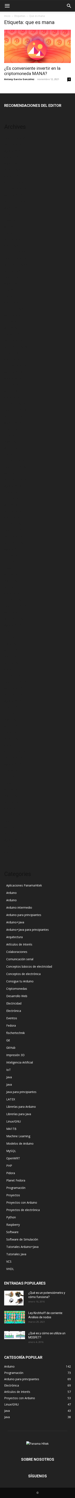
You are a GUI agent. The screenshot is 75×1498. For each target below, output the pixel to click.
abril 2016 (10, 505)
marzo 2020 (12, 334)
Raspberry (13, 1225)
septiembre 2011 (15, 833)
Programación (15, 1188)
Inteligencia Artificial (19, 1062)
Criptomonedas (16, 989)
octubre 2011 (13, 827)
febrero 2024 (13, 170)
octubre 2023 (13, 195)
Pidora (10, 1173)
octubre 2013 (13, 688)
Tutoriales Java (16, 1254)
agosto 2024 (12, 163)
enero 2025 (12, 157)
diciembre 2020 (14, 309)
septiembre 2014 (15, 619)
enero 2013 (12, 745)
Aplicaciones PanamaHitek (24, 885)
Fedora (11, 1025)
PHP (9, 1166)
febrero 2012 (13, 802)
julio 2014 (10, 631)
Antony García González (19, 79)
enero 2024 (12, 176)
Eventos (11, 1018)
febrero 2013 (13, 739)
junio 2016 (11, 498)
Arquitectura (14, 937)
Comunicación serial (19, 959)
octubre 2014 (13, 612)
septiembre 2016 (15, 479)
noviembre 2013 (15, 682)
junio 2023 (11, 214)
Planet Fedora (15, 1180)
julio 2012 (10, 770)
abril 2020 (10, 328)
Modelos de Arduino (20, 1143)
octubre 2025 (13, 144)
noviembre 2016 (15, 467)
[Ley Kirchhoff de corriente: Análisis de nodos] (14, 1317)
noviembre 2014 (15, 606)
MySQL (11, 1151)
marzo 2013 (12, 732)
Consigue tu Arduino (20, 981)
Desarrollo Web (16, 996)
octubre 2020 (13, 315)
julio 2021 (10, 290)
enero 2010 (12, 852)
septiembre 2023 (15, 201)
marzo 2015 (12, 581)
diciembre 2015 (14, 524)
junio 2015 (11, 562)
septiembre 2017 (15, 416)
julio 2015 (10, 555)
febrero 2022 (13, 271)
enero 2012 (12, 808)
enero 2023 (12, 246)
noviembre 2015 (15, 530)
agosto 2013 (12, 701)
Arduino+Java (15, 922)
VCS (8, 1261)
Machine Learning (18, 1136)
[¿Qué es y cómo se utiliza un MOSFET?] (14, 1335)
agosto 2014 (12, 625)
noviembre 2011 (15, 821)
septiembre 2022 (15, 265)
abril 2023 (10, 227)
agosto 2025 (12, 151)
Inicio (7, 16)
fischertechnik (15, 1033)
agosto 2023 (12, 208)
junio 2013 (11, 713)
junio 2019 (11, 353)
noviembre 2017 (15, 410)
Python (11, 1217)
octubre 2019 (13, 340)
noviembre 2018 (15, 366)
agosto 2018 (12, 378)
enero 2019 (12, 359)
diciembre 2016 (14, 461)
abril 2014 (10, 650)
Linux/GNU (13, 1121)
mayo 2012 (11, 783)
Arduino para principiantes (23, 915)
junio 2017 (11, 435)
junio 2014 (11, 638)
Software (12, 1232)
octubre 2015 (13, 536)
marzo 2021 (12, 296)
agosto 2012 (12, 764)
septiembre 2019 (15, 347)
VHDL (10, 1269)
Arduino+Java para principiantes (27, 930)
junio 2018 (11, 385)
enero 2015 (12, 593)
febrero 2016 (13, 511)
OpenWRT (13, 1158)
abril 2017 (10, 448)
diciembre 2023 (14, 182)
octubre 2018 (13, 372)
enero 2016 (12, 517)
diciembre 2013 (14, 675)
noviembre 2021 (15, 277)
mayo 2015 (11, 568)
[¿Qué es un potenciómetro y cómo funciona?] (14, 1298)
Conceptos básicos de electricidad (29, 966)
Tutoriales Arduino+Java (22, 1247)
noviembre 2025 (15, 138)
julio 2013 (10, 707)
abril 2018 (10, 391)
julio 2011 (10, 846)
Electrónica (13, 1011)
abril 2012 (10, 789)
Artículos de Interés (19, 944)
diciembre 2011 (14, 815)
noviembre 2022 (15, 258)
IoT (8, 1070)
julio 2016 (10, 492)
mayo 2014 (11, 644)
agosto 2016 (12, 486)
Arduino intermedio (19, 907)
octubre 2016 (13, 473)
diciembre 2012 (14, 751)
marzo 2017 (12, 454)
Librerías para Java (18, 1114)
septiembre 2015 (15, 543)
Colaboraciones (16, 952)
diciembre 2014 (14, 600)
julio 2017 (10, 429)
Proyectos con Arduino (21, 1202)
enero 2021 (12, 302)
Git (8, 1040)
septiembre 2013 (15, 694)
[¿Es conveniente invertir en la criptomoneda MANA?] (37, 46)
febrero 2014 (13, 663)
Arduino (11, 893)
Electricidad (13, 1003)
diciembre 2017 (14, 404)
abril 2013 (10, 726)
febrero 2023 (13, 239)
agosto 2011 (12, 840)
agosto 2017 (12, 423)
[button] (7, 6)
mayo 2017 (11, 442)
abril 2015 (10, 574)
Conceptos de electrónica (23, 974)
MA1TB (11, 1129)
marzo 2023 (12, 233)
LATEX (10, 1099)
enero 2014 (12, 669)
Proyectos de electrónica (23, 1210)
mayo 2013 (11, 720)
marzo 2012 (12, 796)
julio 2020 (10, 321)
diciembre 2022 (14, 252)
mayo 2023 (11, 220)
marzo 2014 (12, 656)
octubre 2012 (13, 758)
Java (9, 1077)
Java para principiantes (21, 1092)
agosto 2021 (12, 284)
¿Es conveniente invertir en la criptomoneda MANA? (32, 71)
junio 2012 (11, 777)
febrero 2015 (13, 587)
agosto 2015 (12, 549)
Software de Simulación (22, 1239)
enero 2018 (12, 397)
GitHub (10, 1048)
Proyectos (13, 1195)
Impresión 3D (15, 1055)
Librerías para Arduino (21, 1107)
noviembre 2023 (15, 189)
